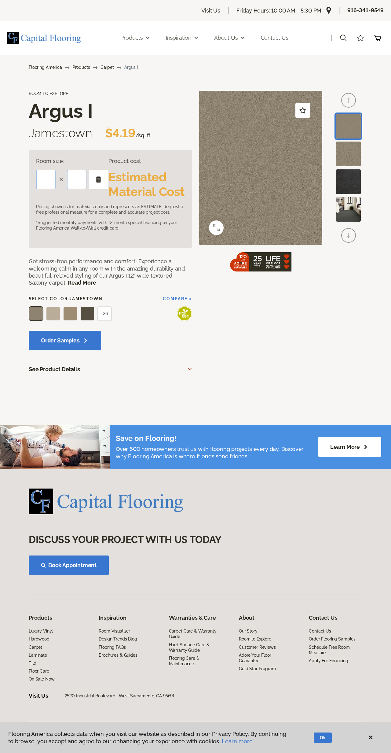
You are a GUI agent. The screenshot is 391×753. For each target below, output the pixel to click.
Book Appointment (72, 565)
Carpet (107, 67)
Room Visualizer (114, 631)
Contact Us (275, 38)
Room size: (50, 161)
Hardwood (39, 639)
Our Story (248, 631)
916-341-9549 (365, 10)
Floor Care (39, 671)
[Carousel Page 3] (348, 182)
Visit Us (210, 10)
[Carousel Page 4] (348, 209)
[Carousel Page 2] (348, 154)
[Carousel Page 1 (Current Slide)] (348, 126)
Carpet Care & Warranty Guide (193, 634)
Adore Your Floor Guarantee (255, 658)
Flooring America (45, 67)
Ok (323, 737)
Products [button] (131, 38)
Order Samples (60, 340)
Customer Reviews (257, 647)
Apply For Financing (328, 660)
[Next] (348, 235)
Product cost (124, 161)
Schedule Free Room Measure (329, 650)
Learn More (345, 447)
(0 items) (377, 38)
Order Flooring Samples (332, 639)
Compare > (177, 298)
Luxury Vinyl (41, 631)
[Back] (348, 100)
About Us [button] (226, 38)
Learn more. (238, 741)
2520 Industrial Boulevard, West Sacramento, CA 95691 (120, 695)
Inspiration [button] (178, 38)
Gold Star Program (257, 668)
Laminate (38, 655)
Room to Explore (255, 639)
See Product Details (54, 369)
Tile (32, 663)
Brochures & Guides (118, 655)
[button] (343, 38)
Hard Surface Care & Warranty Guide (189, 647)
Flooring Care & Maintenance (184, 661)
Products (81, 67)
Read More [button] (82, 282)
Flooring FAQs (112, 647)
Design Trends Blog (118, 639)
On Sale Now (41, 679)
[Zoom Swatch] (216, 227)
